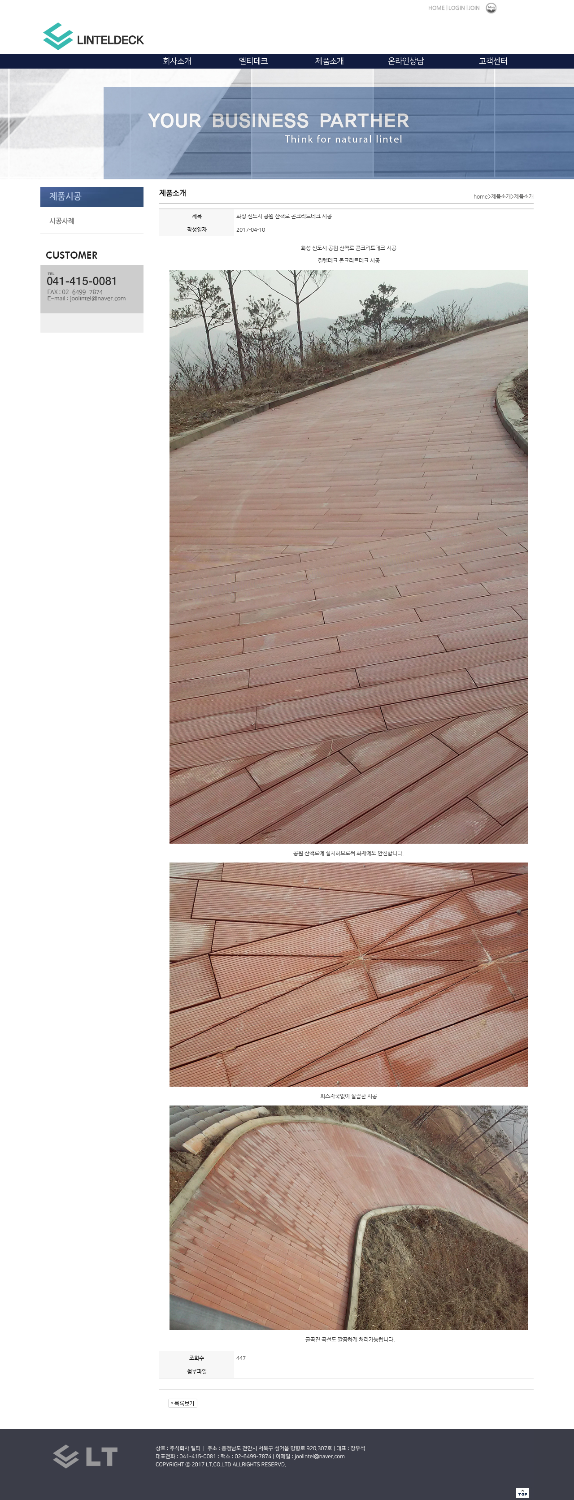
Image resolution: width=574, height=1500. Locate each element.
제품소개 (329, 61)
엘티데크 (253, 61)
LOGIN (456, 7)
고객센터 (493, 61)
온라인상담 (406, 61)
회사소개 (177, 61)
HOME (436, 7)
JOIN (474, 7)
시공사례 (61, 221)
